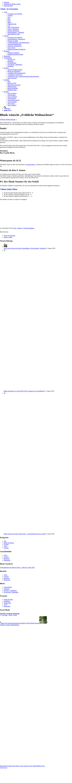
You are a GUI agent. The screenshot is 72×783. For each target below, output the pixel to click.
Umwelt (6, 557)
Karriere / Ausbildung (10, 590)
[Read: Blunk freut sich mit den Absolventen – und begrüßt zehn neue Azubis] (5, 393)
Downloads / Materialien (11, 592)
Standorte (6, 589)
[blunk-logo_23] (9, 9)
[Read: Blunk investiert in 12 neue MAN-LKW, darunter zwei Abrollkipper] (5, 250)
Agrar (5, 555)
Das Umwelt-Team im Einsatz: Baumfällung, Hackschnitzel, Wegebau (24, 248)
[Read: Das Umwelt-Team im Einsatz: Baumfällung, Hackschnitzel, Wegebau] (5, 246)
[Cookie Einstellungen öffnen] (14, 782)
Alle (15, 228)
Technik (6, 544)
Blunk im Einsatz (9, 543)
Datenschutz (7, 603)
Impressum (7, 606)
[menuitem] (38, 23)
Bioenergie (7, 560)
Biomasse (6, 558)
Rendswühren (31, 164)
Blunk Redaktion (29, 228)
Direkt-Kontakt (8, 5)
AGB (5, 604)
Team (5, 546)
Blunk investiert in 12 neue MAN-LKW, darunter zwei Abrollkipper (24, 391)
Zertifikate (7, 601)
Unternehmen (8, 587)
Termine (19, 228)
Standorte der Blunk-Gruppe (12, 4)
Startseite (6, 2)
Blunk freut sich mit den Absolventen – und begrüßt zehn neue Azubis (24, 534)
